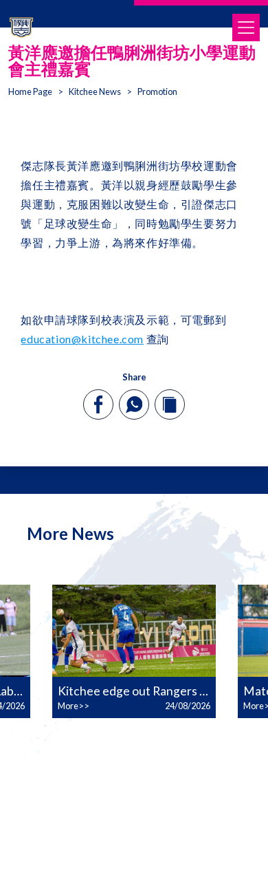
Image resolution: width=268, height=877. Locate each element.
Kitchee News (95, 91)
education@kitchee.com (82, 338)
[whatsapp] (134, 404)
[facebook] (98, 404)
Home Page (30, 91)
